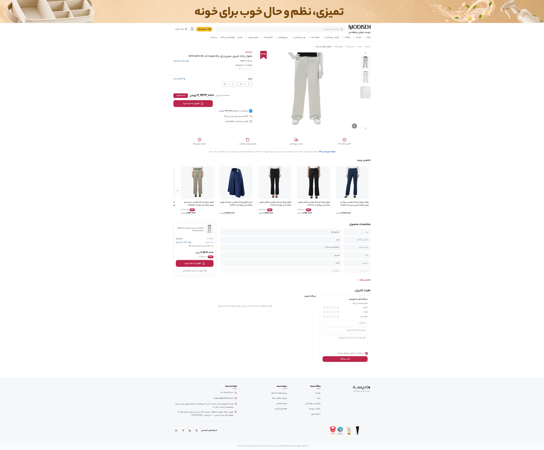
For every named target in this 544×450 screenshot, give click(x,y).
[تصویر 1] (365, 63)
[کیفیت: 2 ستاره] (334, 307)
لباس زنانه (350, 46)
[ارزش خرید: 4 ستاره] (327, 316)
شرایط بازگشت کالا (279, 398)
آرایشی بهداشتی (332, 37)
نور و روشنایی (300, 37)
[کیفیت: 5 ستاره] (324, 307)
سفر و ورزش (253, 37)
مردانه (358, 37)
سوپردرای (248, 52)
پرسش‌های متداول (279, 393)
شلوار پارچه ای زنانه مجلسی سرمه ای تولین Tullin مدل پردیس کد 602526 (354, 204)
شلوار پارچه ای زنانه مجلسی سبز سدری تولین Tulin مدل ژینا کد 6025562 (199, 204)
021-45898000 (226, 392)
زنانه (369, 37)
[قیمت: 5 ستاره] (324, 312)
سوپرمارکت (283, 37)
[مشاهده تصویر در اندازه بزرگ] (308, 90)
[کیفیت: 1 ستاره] (338, 307)
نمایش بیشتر (365, 280)
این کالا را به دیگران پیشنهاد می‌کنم (351, 353)
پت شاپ (213, 37)
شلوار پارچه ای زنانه (323, 46)
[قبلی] (366, 190)
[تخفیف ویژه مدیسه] (272, 11)
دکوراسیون (315, 414)
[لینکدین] (190, 430)
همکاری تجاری (281, 408)
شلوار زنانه (338, 46)
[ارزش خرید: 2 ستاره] (334, 316)
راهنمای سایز (178, 79)
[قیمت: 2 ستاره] (334, 312)
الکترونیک (268, 37)
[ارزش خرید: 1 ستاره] (338, 316)
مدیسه (368, 46)
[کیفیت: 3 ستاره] (331, 307)
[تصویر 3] (365, 92)
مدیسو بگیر (203, 29)
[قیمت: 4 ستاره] (327, 312)
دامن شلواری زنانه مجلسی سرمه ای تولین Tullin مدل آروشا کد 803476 (236, 204)
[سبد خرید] (192, 28)
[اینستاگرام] (196, 430)
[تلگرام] (183, 430)
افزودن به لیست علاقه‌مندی (236, 121)
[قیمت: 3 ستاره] (331, 312)
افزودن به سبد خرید (191, 103)
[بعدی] (177, 190)
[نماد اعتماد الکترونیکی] (367, 430)
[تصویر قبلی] (365, 53)
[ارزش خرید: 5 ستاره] (324, 316)
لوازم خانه (315, 37)
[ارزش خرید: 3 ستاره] (331, 316)
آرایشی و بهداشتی (312, 403)
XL (225, 84)
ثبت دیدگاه (345, 359)
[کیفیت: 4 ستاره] (327, 307)
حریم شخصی (281, 403)
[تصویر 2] (365, 77)
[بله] (176, 430)
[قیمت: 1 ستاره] (338, 312)
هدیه (240, 37)
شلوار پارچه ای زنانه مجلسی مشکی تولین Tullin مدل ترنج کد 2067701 (275, 204)
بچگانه (347, 37)
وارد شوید (179, 29)
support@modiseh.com (223, 398)
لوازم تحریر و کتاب (227, 37)
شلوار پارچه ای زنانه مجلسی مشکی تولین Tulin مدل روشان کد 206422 (314, 204)
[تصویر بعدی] (365, 128)
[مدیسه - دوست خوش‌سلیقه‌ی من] (359, 29)
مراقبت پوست (314, 408)
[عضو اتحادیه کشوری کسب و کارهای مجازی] (340, 430)
